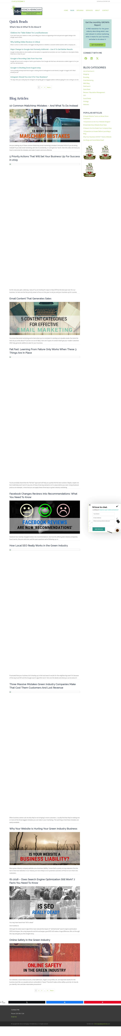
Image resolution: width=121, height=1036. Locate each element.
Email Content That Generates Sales (30, 298)
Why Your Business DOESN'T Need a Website (97, 137)
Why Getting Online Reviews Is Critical (25, 42)
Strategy (86, 101)
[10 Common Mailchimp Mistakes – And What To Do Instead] (44, 125)
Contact (105, 10)
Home (66, 10)
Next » (49, 87)
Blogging (86, 74)
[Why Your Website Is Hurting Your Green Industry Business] (44, 848)
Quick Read (86, 89)
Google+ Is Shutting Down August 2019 (25, 68)
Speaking (80, 10)
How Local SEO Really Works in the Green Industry (38, 545)
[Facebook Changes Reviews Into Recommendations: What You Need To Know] (44, 517)
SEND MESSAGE (99, 529)
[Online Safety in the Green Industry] (44, 960)
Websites (86, 104)
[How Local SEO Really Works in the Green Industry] (44, 610)
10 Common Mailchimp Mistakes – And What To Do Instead (43, 105)
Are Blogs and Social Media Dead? (93, 140)
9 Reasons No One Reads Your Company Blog (97, 128)
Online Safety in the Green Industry (29, 939)
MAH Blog (86, 83)
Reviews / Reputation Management (94, 92)
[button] (85, 58)
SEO (84, 95)
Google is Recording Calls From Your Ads (26, 59)
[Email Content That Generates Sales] (44, 318)
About (97, 10)
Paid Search (86, 86)
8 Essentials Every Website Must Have (95, 125)
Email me (14, 1017)
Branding (86, 77)
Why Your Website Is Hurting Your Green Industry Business (43, 828)
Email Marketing (88, 80)
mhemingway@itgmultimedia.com (102, 1024)
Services (89, 10)
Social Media (87, 98)
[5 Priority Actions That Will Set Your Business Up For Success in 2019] (44, 225)
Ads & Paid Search (88, 71)
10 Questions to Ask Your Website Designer (96, 122)
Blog (72, 10)
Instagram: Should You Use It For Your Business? (29, 77)
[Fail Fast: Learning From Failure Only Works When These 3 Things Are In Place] (44, 418)
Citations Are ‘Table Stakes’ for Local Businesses (29, 33)
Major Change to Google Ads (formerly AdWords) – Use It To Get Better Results (41, 49)
